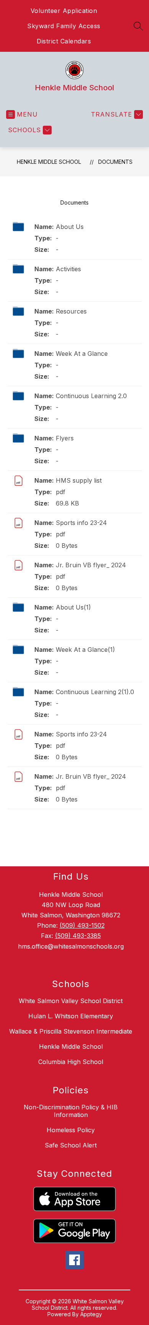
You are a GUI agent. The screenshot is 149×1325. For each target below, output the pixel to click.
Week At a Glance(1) (85, 649)
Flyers (65, 438)
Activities (68, 269)
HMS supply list (79, 480)
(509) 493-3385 (78, 935)
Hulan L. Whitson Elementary (70, 1016)
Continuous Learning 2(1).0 (95, 692)
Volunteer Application (64, 10)
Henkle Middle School (49, 161)
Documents (115, 161)
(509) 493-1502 (82, 925)
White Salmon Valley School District (71, 1001)
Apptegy (91, 1314)
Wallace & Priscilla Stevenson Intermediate (70, 1031)
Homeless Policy (71, 1130)
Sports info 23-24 (81, 522)
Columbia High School (70, 1062)
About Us (70, 226)
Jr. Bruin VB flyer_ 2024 (91, 565)
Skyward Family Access (63, 26)
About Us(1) (73, 607)
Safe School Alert (71, 1145)
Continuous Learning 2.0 (91, 396)
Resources (71, 311)
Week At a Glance (82, 353)
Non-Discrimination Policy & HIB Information (71, 1111)
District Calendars (64, 41)
